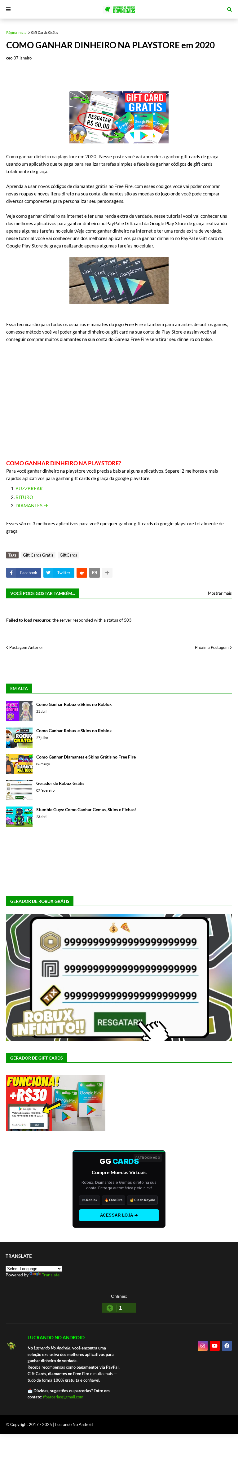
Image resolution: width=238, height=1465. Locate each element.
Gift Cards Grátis (44, 32)
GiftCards (68, 555)
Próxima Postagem (212, 647)
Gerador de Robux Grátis (60, 783)
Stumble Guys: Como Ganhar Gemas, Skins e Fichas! (86, 809)
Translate (51, 1274)
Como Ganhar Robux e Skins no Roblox (74, 704)
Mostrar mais (220, 593)
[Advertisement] (119, 401)
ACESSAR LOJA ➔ (119, 1215)
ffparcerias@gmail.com (63, 1396)
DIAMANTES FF (31, 505)
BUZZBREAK (29, 488)
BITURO (24, 497)
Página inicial (16, 32)
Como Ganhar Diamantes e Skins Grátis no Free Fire (86, 756)
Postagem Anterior (26, 647)
